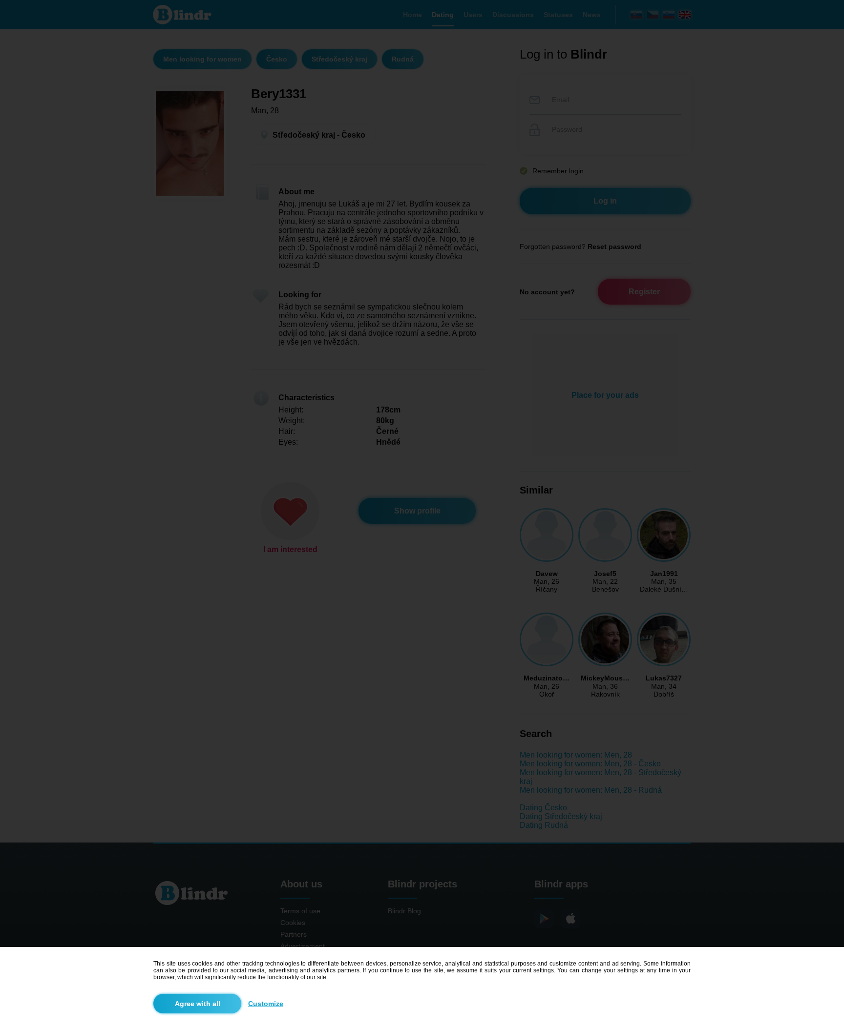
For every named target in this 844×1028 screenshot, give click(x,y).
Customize (265, 1003)
